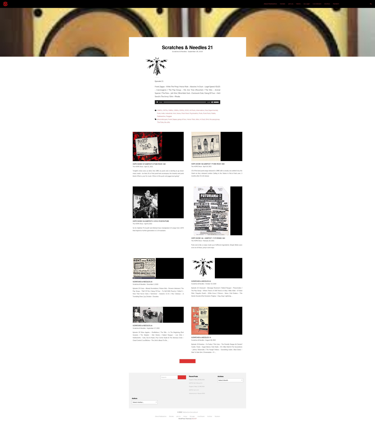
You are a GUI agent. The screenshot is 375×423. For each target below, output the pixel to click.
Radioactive (161, 116)
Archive (327, 4)
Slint (207, 119)
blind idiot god (162, 119)
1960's (159, 110)
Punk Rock (207, 113)
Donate (282, 4)
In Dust (202, 119)
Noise (179, 113)
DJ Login (307, 4)
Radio (213, 113)
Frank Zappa (172, 119)
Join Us (290, 4)
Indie (163, 113)
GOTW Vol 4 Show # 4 (195, 383)
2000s (181, 110)
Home (298, 4)
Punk (200, 113)
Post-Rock (185, 113)
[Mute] (212, 102)
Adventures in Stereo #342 (197, 393)
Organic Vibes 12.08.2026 (196, 386)
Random (336, 4)
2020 (187, 110)
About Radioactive (270, 4)
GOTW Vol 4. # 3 (194, 390)
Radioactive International (190, 412)
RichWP (194, 418)
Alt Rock (192, 110)
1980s (170, 110)
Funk (159, 113)
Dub (206, 110)
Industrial (169, 113)
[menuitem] (270, 3)
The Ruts (160, 122)
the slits (167, 122)
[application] (187, 102)
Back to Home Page (187, 361)
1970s (165, 110)
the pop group (214, 119)
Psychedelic (194, 113)
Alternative (200, 110)
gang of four (182, 119)
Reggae (169, 116)
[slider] (216, 102)
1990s (176, 110)
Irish (174, 113)
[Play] (157, 102)
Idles (197, 119)
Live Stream (317, 4)
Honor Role (191, 119)
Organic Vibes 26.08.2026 (196, 379)
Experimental (213, 110)
